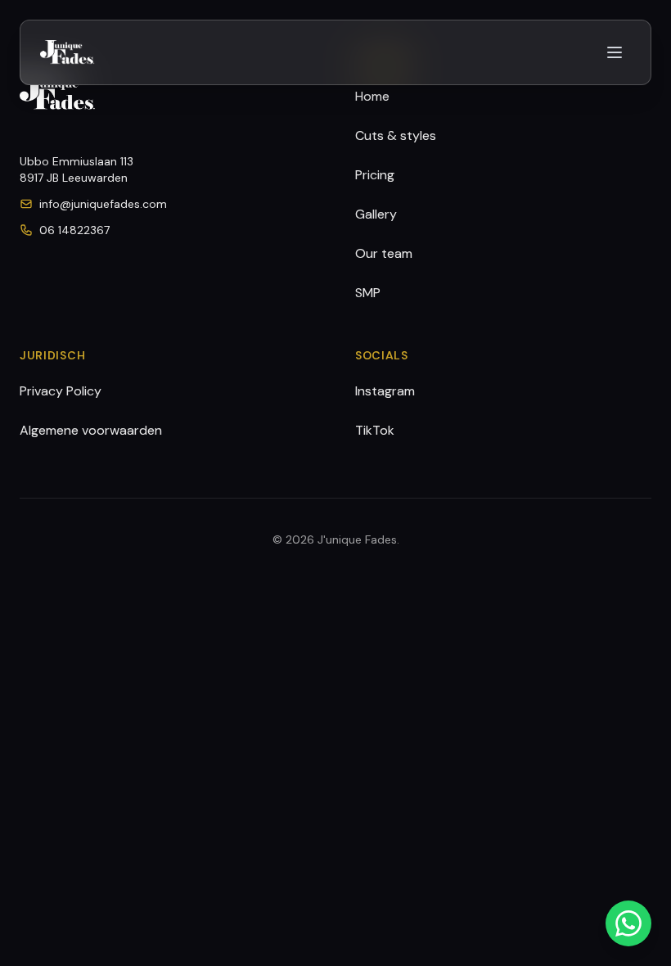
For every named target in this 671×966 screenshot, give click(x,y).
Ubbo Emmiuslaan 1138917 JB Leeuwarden (76, 169)
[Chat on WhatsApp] (628, 923)
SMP (368, 292)
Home (372, 96)
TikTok (374, 430)
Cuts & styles (395, 135)
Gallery (376, 214)
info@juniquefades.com (103, 203)
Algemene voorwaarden (91, 430)
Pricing (374, 174)
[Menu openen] (614, 52)
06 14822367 (74, 230)
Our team (383, 253)
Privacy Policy (60, 390)
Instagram (385, 390)
